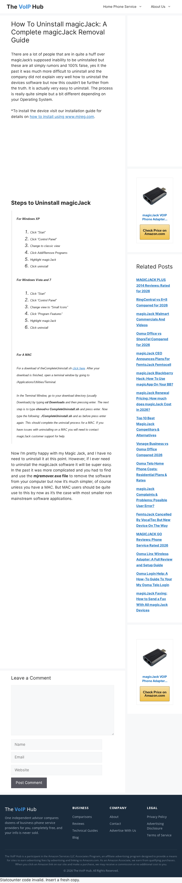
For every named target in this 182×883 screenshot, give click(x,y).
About (114, 817)
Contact (115, 823)
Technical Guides (85, 830)
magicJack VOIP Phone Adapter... (154, 217)
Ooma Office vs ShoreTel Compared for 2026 (152, 339)
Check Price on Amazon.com (154, 232)
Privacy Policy (157, 817)
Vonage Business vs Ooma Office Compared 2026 (152, 449)
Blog (75, 837)
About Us (158, 6)
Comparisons (82, 817)
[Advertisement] (62, 159)
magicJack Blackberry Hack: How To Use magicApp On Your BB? (154, 378)
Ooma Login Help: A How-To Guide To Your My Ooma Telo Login (154, 579)
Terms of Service (159, 835)
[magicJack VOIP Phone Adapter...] (155, 196)
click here (79, 368)
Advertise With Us (123, 830)
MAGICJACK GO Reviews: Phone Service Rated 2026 (152, 539)
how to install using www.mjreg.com (62, 116)
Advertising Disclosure (155, 825)
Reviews (78, 823)
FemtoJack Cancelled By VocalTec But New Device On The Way (154, 520)
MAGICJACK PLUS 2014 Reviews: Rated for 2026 (153, 285)
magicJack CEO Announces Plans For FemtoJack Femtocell (153, 359)
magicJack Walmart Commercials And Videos (152, 319)
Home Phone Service (119, 6)
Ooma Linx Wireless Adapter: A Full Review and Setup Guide (154, 559)
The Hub (25, 6)
